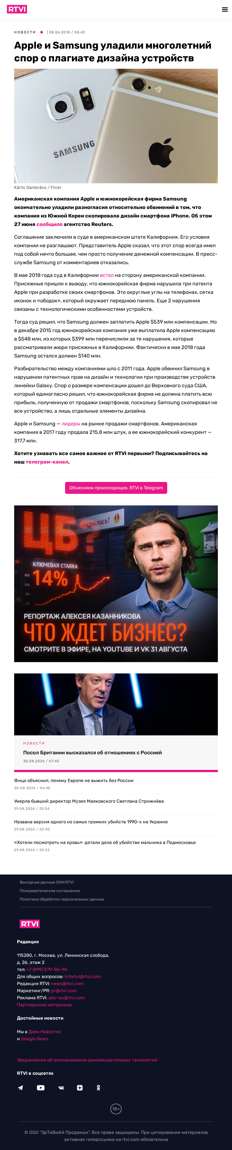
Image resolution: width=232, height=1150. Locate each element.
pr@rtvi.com (64, 990)
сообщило (49, 224)
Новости (25, 32)
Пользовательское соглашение (50, 890)
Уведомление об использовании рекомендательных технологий (87, 1060)
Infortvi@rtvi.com (83, 976)
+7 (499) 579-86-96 (47, 969)
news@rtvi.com (67, 983)
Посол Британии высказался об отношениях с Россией (92, 753)
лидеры (71, 424)
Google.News (34, 1038)
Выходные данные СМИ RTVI (47, 882)
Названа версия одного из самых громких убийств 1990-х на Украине (91, 821)
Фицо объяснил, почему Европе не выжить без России (74, 780)
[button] (225, 9)
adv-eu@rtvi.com (66, 997)
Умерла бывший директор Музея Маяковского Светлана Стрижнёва (89, 801)
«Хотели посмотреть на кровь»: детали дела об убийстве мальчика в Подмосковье (105, 842)
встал (107, 275)
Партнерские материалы (44, 1004)
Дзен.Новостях (45, 1031)
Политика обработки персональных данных (62, 899)
